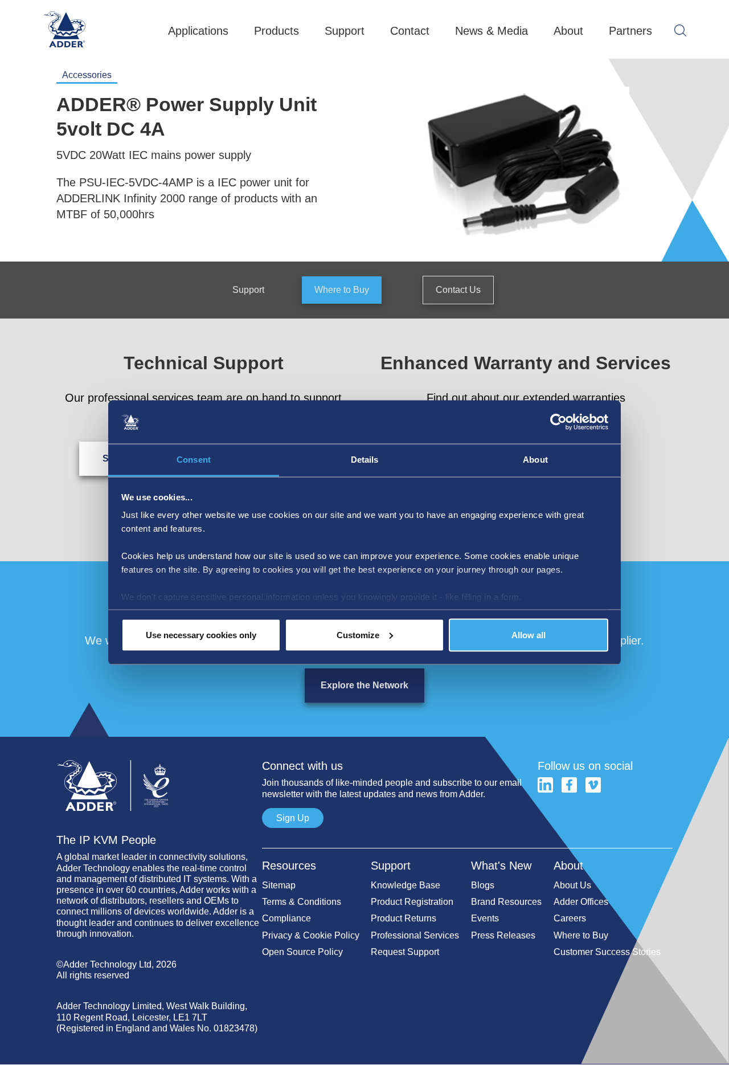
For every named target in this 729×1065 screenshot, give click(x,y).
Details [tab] (365, 459)
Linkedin (545, 785)
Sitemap (279, 885)
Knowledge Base (405, 885)
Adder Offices (581, 902)
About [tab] (535, 459)
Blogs (482, 885)
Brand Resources (506, 902)
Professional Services (415, 935)
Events (485, 918)
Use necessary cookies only (201, 634)
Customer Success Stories (607, 952)
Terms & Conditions (301, 902)
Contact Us (458, 290)
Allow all (528, 634)
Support (248, 290)
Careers (570, 918)
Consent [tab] (194, 459)
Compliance (286, 918)
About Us (572, 885)
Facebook (569, 785)
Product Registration (412, 902)
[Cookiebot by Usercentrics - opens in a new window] (558, 422)
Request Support (405, 952)
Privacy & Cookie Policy (310, 935)
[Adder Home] (159, 754)
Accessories (87, 75)
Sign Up (292, 818)
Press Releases (503, 935)
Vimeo (593, 785)
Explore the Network (364, 685)
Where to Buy (341, 290)
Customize (358, 634)
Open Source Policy (302, 952)
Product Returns (403, 918)
